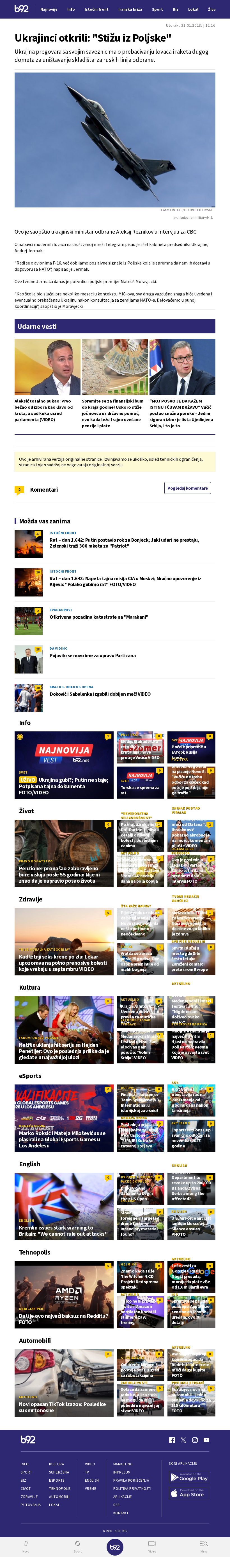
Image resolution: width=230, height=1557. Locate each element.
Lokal (54, 1504)
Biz (23, 1480)
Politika (129, 735)
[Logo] (22, 9)
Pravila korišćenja (131, 1480)
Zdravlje (29, 1496)
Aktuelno (130, 853)
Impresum (122, 1472)
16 (38, 572)
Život (26, 1488)
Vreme (90, 1488)
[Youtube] (206, 1440)
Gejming (129, 1264)
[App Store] (189, 1493)
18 (38, 649)
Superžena (59, 1472)
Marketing (123, 1464)
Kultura (56, 1464)
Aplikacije (122, 1496)
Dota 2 (127, 1088)
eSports (56, 1480)
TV (87, 1472)
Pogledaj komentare (187, 488)
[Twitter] (183, 1440)
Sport (26, 1472)
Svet (23, 772)
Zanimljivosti (134, 1382)
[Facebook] (172, 1440)
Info (25, 1464)
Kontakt (121, 1513)
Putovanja (31, 1504)
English (26, 1220)
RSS (116, 1504)
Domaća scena (32, 1126)
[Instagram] (195, 1440)
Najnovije (49, 9)
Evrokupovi (61, 610)
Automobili (59, 1496)
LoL (175, 1082)
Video (90, 1464)
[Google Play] (189, 1477)
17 (38, 534)
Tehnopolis (59, 1488)
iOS (174, 1294)
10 (38, 688)
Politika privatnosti (132, 1488)
